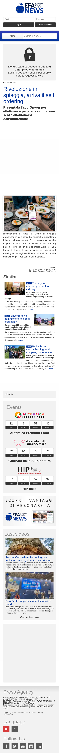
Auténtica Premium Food (29, 433)
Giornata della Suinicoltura (29, 461)
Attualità (13, 82)
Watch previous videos (29, 617)
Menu (12, 36)
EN (6, 729)
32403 (5, 709)
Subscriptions (23, 713)
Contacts (32, 713)
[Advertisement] (29, 163)
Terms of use (8, 714)
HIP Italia (29, 489)
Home (5, 82)
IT (14, 729)
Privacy (40, 713)
